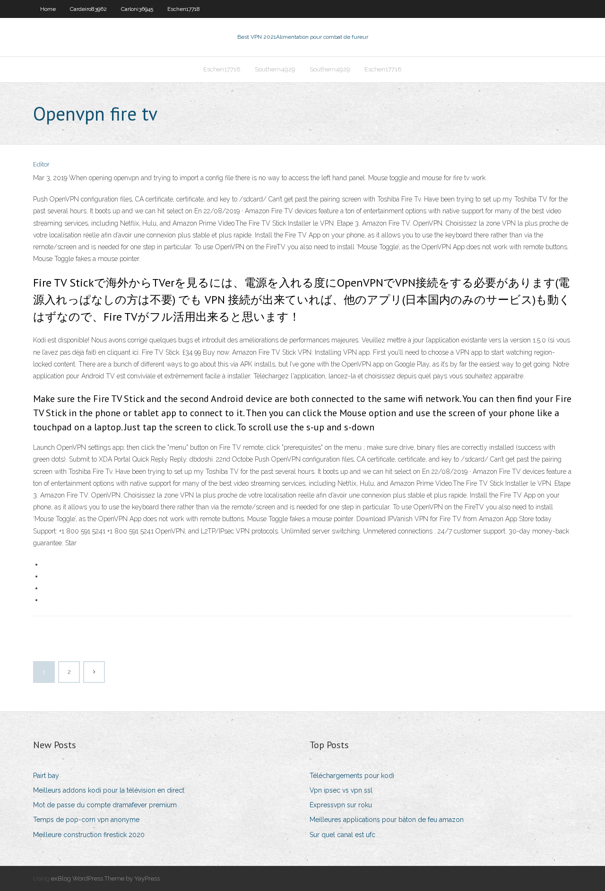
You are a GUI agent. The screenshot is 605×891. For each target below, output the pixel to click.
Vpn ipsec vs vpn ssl (341, 790)
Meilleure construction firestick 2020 (89, 835)
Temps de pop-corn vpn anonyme (86, 819)
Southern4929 (275, 69)
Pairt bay (46, 775)
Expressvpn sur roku (341, 805)
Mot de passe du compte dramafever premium (105, 805)
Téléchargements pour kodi (352, 775)
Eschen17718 (183, 9)
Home (48, 9)
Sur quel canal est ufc (342, 835)
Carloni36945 (137, 9)
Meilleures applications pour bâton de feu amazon (387, 819)
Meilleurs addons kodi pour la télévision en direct (108, 790)
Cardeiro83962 (88, 9)
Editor (41, 164)
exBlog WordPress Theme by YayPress (105, 878)
